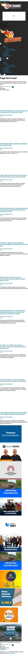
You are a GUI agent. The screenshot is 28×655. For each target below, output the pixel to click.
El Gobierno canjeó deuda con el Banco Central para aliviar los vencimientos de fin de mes (14, 244)
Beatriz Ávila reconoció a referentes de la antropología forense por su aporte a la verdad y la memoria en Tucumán (12, 312)
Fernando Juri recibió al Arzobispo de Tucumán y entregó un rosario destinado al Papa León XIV (13, 346)
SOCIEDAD (5, 54)
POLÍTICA (5, 47)
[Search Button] (13, 87)
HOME (4, 46)
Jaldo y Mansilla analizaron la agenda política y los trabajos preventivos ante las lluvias (13, 413)
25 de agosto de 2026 (6, 115)
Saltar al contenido (4, 0)
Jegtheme (12, 653)
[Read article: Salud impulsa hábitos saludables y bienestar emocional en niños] (14, 132)
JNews (6, 652)
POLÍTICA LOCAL (10, 49)
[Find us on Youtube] (4, 649)
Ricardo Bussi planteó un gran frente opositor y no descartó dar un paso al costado (14, 111)
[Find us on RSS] (5, 649)
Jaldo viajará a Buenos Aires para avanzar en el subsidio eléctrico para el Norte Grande (13, 176)
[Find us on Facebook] (0, 649)
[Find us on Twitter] (2, 649)
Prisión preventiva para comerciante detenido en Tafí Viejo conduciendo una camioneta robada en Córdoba (14, 209)
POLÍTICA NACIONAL (11, 50)
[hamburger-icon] (0, 43)
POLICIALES (6, 53)
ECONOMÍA (6, 51)
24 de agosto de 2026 (6, 316)
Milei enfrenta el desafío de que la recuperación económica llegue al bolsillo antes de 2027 (12, 279)
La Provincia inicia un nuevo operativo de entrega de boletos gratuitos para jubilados (13, 380)
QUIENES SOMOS (7, 55)
